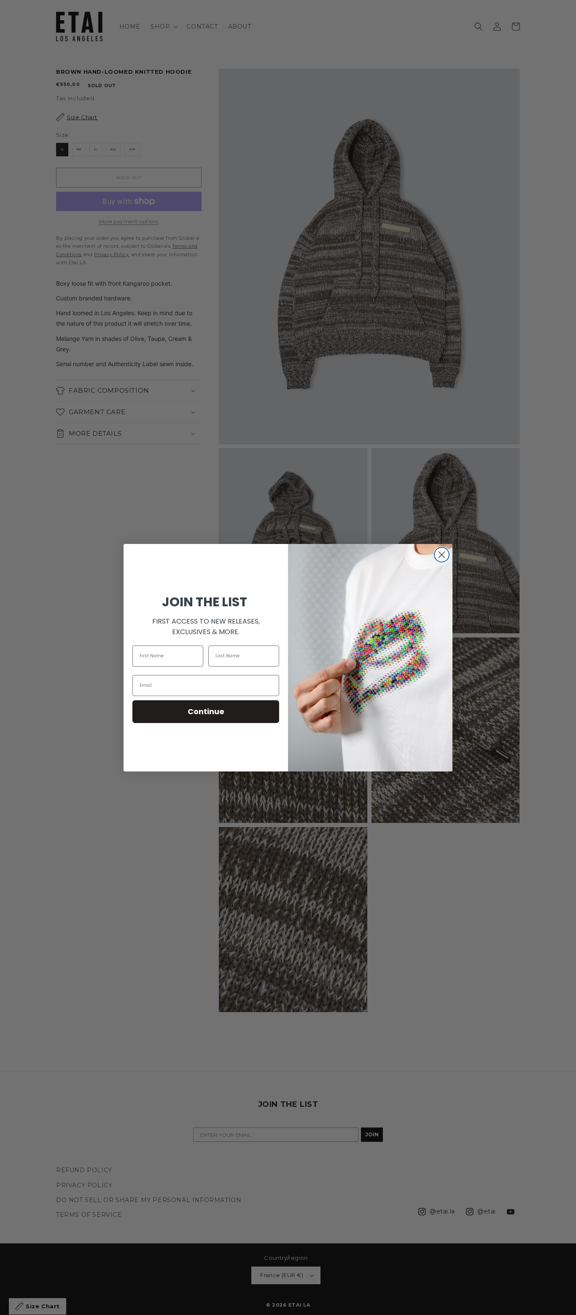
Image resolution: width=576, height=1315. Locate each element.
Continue (206, 711)
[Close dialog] (441, 554)
